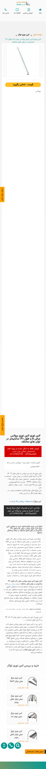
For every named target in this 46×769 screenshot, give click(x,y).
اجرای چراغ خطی (2, 194)
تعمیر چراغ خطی (2, 424)
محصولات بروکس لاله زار (22, 501)
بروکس (12, 584)
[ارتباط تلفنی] (10, 759)
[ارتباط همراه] (4, 759)
